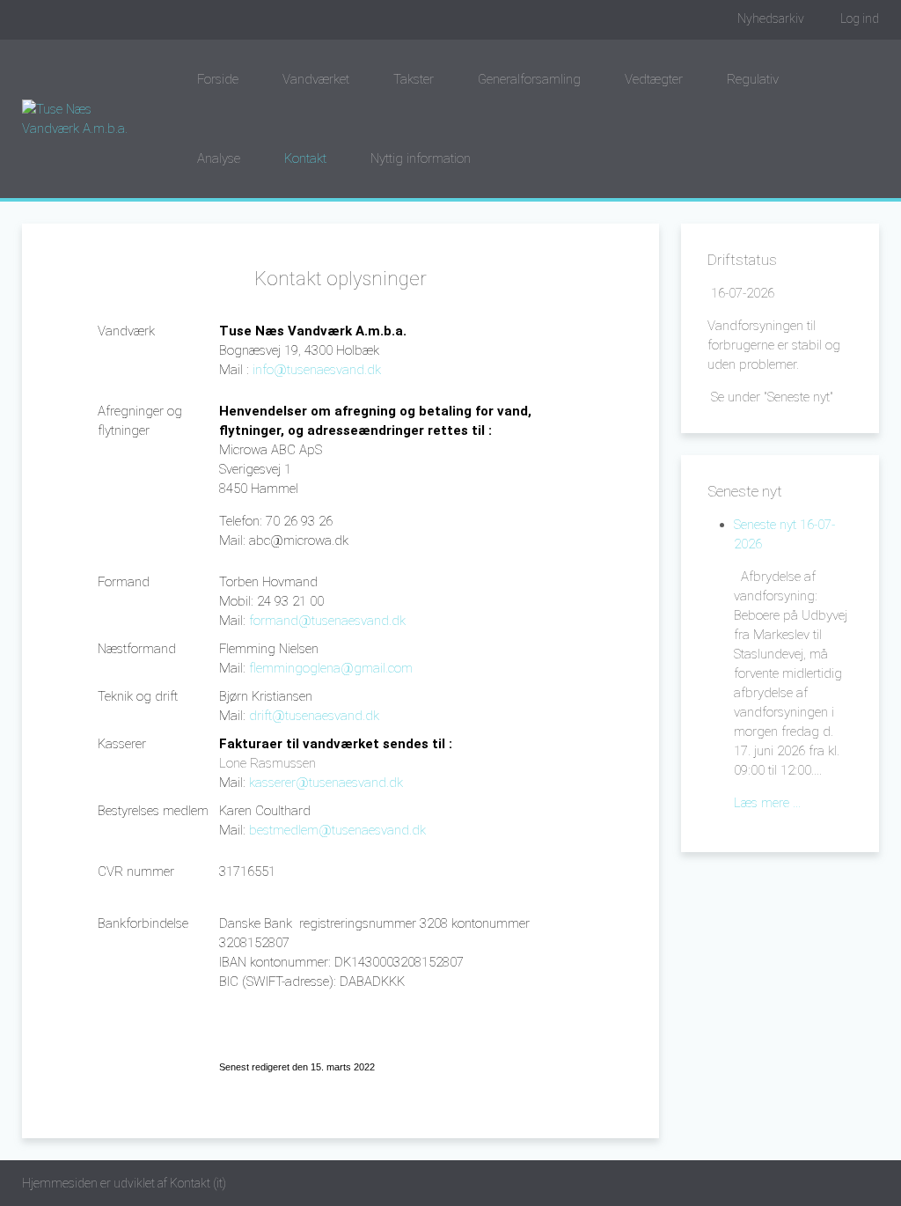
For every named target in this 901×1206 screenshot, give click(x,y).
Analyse (218, 158)
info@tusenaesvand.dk (317, 370)
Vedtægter (654, 79)
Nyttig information (420, 158)
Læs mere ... (767, 803)
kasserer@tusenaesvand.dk (326, 783)
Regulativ (753, 79)
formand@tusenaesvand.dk (327, 621)
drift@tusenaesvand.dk (314, 716)
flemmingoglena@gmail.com (331, 668)
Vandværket (315, 79)
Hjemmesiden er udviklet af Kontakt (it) (124, 1183)
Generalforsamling (529, 79)
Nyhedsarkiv (770, 18)
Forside (217, 79)
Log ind (859, 18)
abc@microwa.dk (298, 540)
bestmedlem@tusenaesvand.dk (337, 830)
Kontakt (305, 158)
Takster (413, 79)
